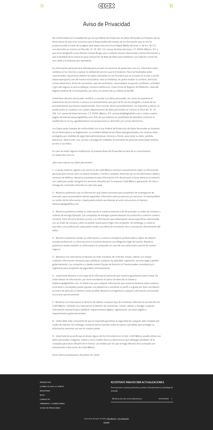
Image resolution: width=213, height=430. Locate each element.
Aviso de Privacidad (50, 408)
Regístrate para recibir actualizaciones (137, 382)
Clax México (112, 419)
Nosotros (45, 391)
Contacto (45, 399)
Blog (42, 395)
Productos (45, 382)
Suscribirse (164, 399)
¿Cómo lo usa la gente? (52, 386)
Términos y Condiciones (52, 404)
